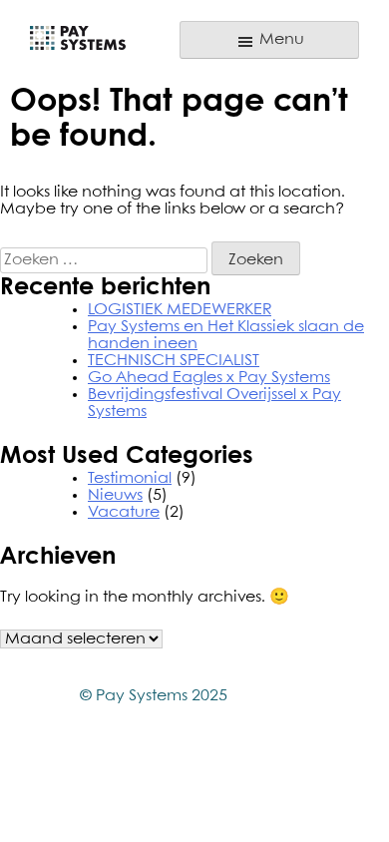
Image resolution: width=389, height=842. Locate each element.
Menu (279, 39)
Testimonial (130, 478)
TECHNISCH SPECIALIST (173, 360)
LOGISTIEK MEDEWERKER (179, 309)
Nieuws (115, 495)
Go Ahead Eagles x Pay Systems (209, 377)
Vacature (124, 512)
